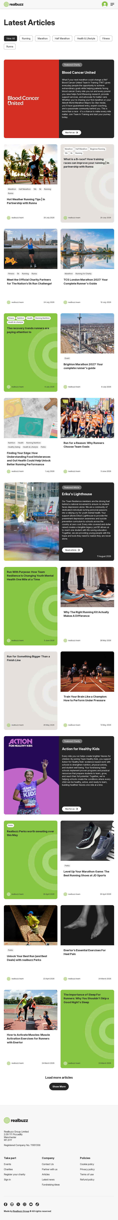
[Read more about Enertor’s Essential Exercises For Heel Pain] (87, 925)
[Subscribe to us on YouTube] (31, 1204)
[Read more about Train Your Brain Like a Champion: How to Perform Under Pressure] (87, 671)
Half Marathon (62, 38)
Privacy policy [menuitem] (87, 1169)
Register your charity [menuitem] (14, 1174)
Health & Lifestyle (86, 38)
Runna (9, 46)
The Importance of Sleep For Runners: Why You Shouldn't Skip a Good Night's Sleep (86, 998)
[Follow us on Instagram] (24, 1204)
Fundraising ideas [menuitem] (51, 1184)
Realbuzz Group (21, 1211)
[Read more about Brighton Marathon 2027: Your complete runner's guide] (87, 333)
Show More (59, 1086)
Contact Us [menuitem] (48, 1164)
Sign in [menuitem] (7, 1179)
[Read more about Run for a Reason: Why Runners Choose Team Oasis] (87, 418)
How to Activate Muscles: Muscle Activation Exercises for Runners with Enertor (28, 1038)
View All (10, 38)
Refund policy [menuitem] (87, 1179)
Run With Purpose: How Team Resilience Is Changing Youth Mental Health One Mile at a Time (30, 575)
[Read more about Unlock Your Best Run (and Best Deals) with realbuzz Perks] (30, 925)
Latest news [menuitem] (48, 1179)
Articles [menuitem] (46, 1174)
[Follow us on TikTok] (37, 1204)
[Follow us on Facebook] (5, 1204)
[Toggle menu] (112, 4)
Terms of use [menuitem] (87, 1174)
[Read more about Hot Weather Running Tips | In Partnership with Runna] (30, 164)
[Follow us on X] (18, 1204)
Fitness (106, 38)
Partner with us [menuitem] (49, 1169)
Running (26, 38)
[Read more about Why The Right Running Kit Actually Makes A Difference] (87, 587)
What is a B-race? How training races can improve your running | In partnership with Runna (86, 163)
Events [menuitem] (7, 1164)
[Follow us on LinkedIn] (12, 1204)
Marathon (43, 38)
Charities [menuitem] (8, 1169)
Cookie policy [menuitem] (87, 1164)
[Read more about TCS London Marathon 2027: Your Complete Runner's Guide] (87, 249)
